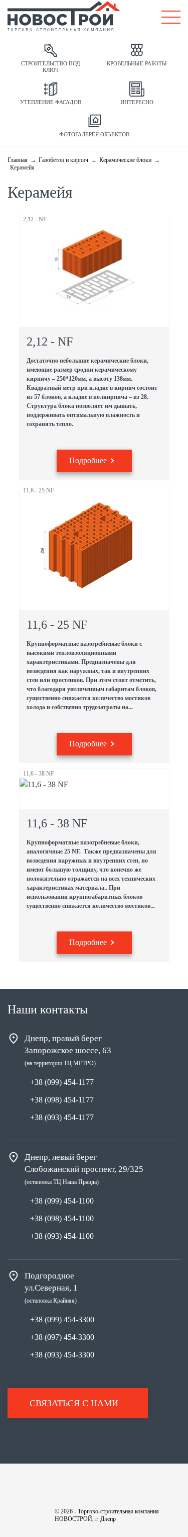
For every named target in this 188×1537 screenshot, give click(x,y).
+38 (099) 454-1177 (62, 1082)
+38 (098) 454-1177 (62, 1099)
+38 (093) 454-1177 (62, 1117)
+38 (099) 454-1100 (62, 1201)
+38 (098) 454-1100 (62, 1218)
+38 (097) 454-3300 (62, 1337)
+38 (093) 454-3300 (62, 1354)
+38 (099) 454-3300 (62, 1319)
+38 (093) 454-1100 (62, 1236)
